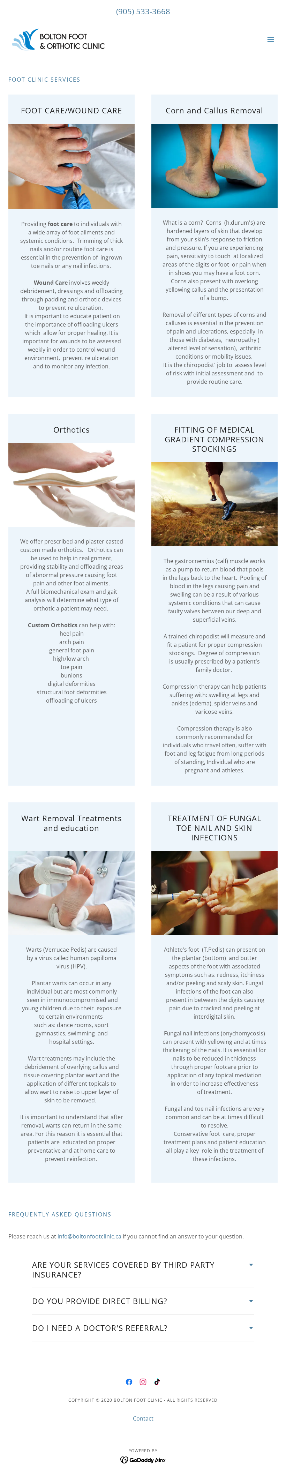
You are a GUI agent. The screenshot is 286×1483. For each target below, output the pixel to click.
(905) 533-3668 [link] (143, 11)
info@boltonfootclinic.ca (89, 1236)
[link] (58, 39)
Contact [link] (143, 1418)
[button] (271, 39)
